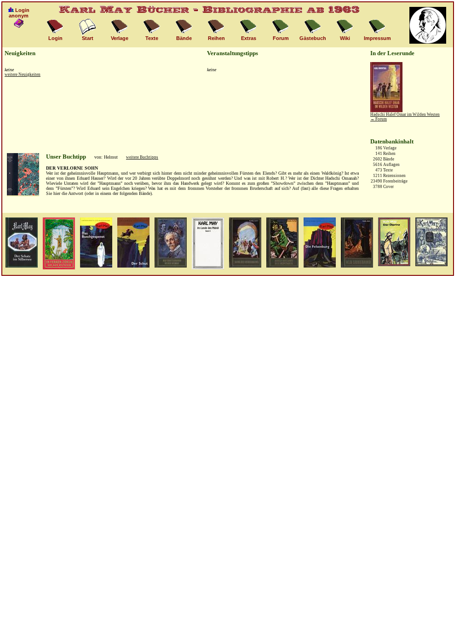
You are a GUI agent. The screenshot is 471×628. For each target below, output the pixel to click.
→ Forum (378, 119)
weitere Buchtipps (142, 157)
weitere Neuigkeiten (22, 74)
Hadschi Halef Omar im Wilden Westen (405, 114)
